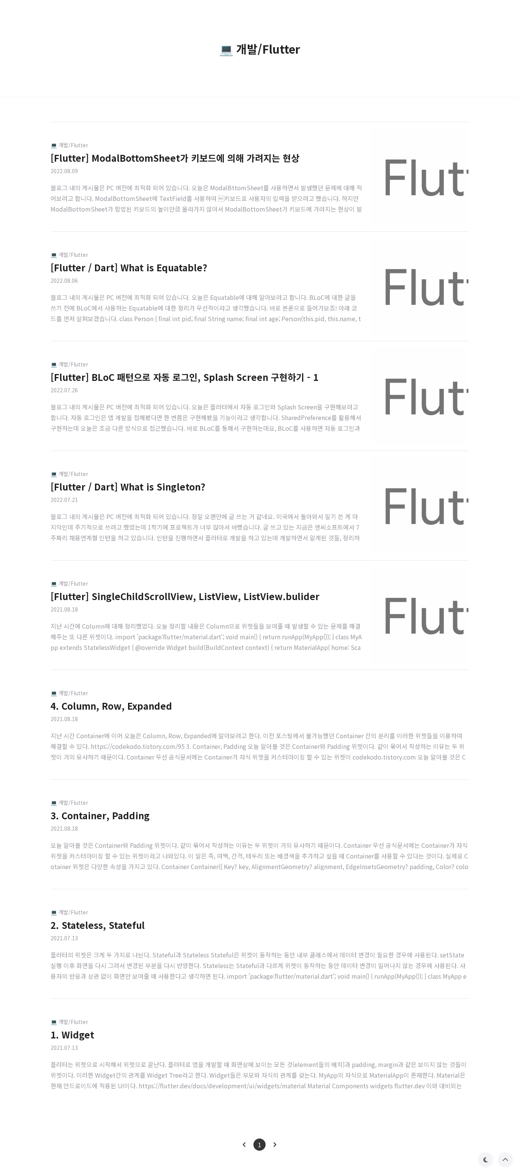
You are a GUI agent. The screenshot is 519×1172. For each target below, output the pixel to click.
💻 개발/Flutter (69, 145)
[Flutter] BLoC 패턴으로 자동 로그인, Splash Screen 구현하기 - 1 (184, 377)
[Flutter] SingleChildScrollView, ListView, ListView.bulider (185, 596)
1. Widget (72, 1034)
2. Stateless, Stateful (98, 925)
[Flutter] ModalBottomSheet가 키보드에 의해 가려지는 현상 (175, 157)
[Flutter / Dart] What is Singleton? (128, 486)
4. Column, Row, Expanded (111, 705)
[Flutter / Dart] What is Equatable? (129, 267)
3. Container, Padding (100, 815)
